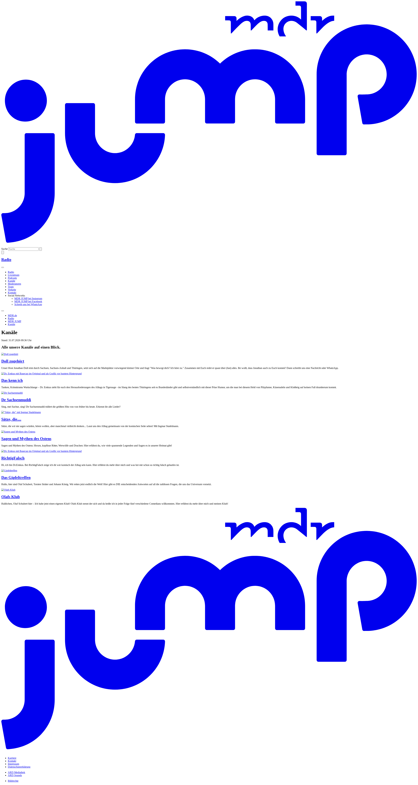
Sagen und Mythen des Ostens (26, 438)
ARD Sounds (15, 775)
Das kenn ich (12, 380)
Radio (11, 272)
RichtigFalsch (12, 458)
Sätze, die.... (11, 419)
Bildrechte (13, 780)
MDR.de (12, 315)
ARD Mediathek (16, 772)
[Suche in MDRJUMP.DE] (2, 252)
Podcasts (12, 278)
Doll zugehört (12, 361)
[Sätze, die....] (209, 412)
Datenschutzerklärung (19, 766)
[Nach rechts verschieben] (2, 267)
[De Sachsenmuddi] (209, 392)
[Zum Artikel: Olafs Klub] (209, 489)
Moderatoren (14, 283)
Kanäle (11, 280)
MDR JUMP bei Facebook (28, 301)
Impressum (13, 763)
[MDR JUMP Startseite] (209, 245)
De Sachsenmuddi (16, 400)
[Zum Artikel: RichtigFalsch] (209, 451)
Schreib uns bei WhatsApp (28, 304)
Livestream (13, 275)
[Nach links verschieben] (2, 310)
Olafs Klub (10, 497)
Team (11, 286)
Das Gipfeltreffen (16, 477)
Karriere (12, 758)
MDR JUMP (14, 321)
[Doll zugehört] (209, 354)
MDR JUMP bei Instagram (28, 298)
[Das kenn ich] (209, 373)
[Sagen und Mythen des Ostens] (209, 431)
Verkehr (12, 289)
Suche (4, 248)
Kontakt (12, 292)
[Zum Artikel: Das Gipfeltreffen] (209, 470)
